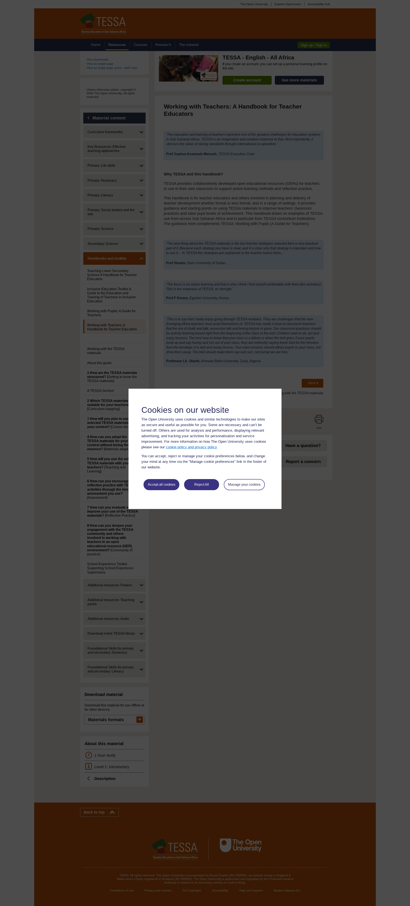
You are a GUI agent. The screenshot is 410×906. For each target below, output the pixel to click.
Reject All (201, 484)
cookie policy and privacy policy (191, 447)
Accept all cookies (161, 484)
